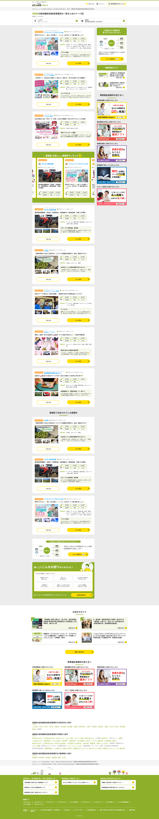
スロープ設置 (36, 746)
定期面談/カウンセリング (80, 748)
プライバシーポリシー (79, 810)
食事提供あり (48, 741)
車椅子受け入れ (89, 738)
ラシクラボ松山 (49, 75)
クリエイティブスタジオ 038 (54, 32)
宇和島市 (94, 726)
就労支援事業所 (46, 761)
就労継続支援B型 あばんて (53, 373)
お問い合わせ (67, 810)
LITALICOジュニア (50, 802)
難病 (59, 757)
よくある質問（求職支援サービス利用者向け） (50, 810)
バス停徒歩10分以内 (49, 738)
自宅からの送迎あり (61, 743)
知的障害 (41, 757)
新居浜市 (100, 726)
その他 (64, 757)
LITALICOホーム (27, 802)
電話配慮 (92, 743)
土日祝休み (57, 748)
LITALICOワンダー (62, 802)
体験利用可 (72, 741)
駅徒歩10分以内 (37, 738)
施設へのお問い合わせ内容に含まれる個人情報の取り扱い (113, 810)
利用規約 (25, 810)
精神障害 (35, 757)
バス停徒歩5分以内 (47, 743)
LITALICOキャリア (86, 802)
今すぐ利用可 (57, 741)
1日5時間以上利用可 (110, 741)
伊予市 (46, 726)
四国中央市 (82, 726)
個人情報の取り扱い (91, 810)
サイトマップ (34, 810)
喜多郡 (76, 726)
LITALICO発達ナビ (74, 802)
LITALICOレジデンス (39, 804)
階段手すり (105, 738)
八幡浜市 (56, 726)
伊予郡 (51, 726)
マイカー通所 (69, 738)
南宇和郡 (69, 726)
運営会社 (33, 811)
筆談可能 (86, 743)
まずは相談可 (81, 741)
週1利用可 (65, 741)
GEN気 (46, 251)
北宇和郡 (63, 726)
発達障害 (54, 757)
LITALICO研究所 (27, 804)
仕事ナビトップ (36, 9)
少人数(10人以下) (37, 741)
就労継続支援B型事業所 (59, 9)
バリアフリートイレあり (75, 746)
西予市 (117, 726)
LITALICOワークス (38, 802)
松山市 (112, 726)
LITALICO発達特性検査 (123, 802)
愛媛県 (68, 9)
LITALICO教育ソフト (110, 802)
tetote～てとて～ (50, 332)
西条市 (34, 729)
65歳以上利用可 (67, 748)
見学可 (88, 741)
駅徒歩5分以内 (36, 743)
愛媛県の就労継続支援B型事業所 (63, 761)
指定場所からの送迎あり (75, 743)
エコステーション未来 (51, 291)
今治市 (41, 726)
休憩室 (121, 738)
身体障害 (48, 757)
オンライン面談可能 (97, 741)
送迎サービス (60, 738)
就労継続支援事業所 (47, 9)
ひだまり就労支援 (50, 210)
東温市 (106, 726)
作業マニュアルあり (102, 743)
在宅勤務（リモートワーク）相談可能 (113, 748)
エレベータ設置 (79, 738)
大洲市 (88, 726)
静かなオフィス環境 (95, 748)
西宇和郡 (122, 726)
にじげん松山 (48, 116)
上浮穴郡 (35, 726)
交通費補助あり (48, 748)
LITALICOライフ (98, 802)
